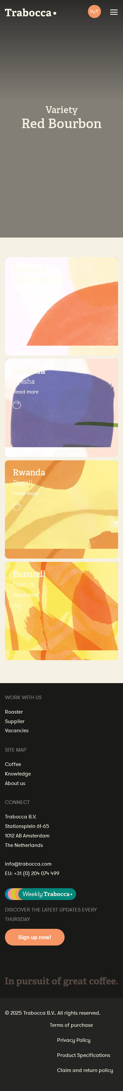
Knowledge (18, 773)
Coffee (13, 764)
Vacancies (17, 730)
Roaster (14, 712)
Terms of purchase (71, 1025)
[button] (61, 297)
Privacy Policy (74, 1040)
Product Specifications (83, 1055)
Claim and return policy (85, 1070)
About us (15, 783)
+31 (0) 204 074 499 (36, 873)
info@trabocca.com (28, 864)
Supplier (15, 721)
